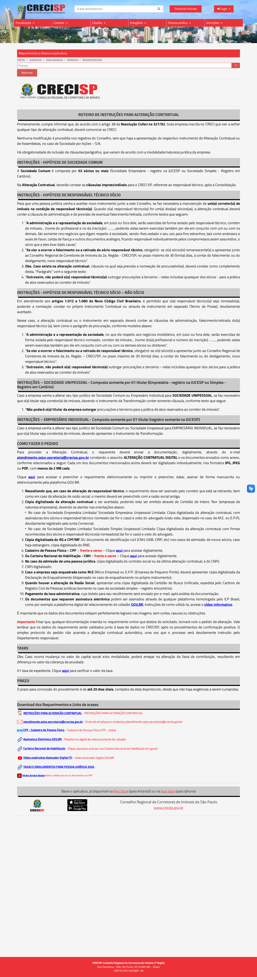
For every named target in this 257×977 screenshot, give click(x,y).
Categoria (35, 59)
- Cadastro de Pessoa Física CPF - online (90, 730)
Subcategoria (54, 59)
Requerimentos (92, 59)
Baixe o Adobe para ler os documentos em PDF (69, 775)
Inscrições (213, 22)
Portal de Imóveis (186, 8)
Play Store (121, 791)
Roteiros (72, 59)
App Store (168, 791)
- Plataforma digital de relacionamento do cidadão (94, 739)
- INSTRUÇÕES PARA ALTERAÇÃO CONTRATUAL (112, 713)
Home (21, 59)
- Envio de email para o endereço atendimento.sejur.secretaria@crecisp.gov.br (133, 721)
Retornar (27, 72)
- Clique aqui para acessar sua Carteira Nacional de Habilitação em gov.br (112, 748)
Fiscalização (24, 22)
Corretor (59, 22)
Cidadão (97, 22)
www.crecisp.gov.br (168, 807)
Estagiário (136, 22)
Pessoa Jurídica (178, 22)
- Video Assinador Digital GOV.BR (93, 757)
